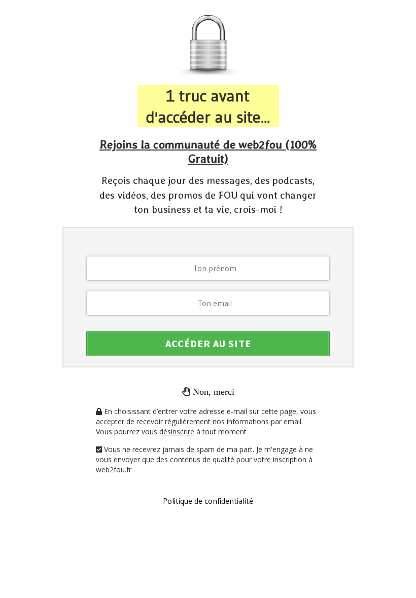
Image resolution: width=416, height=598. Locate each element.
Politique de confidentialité (208, 501)
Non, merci (213, 392)
